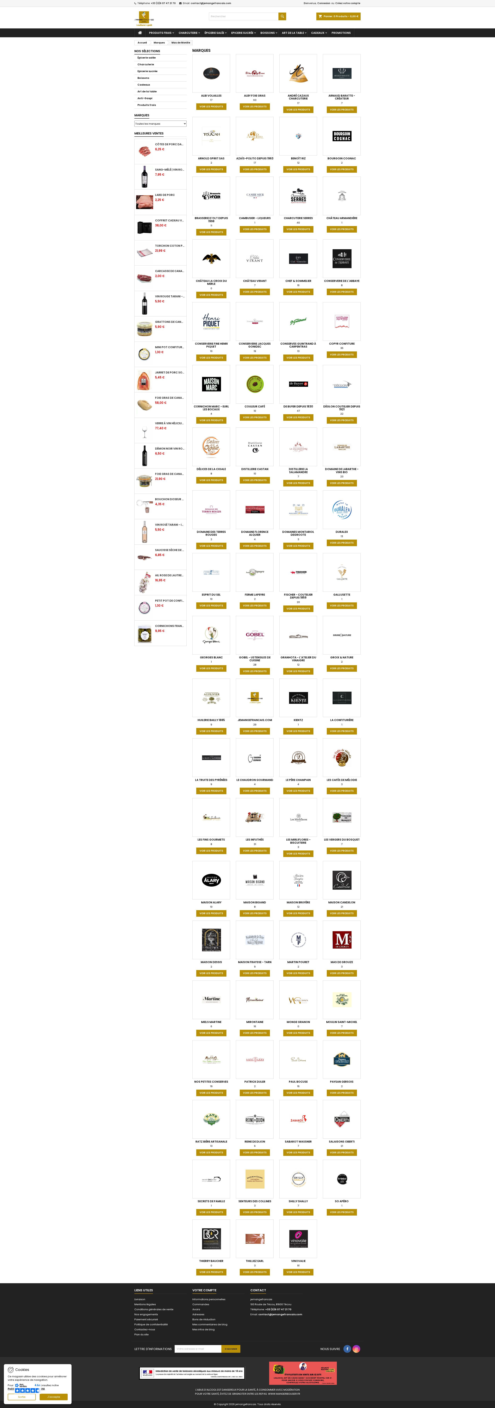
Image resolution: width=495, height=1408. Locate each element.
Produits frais (160, 33)
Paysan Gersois (341, 1082)
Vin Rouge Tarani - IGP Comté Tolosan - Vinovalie (170, 296)
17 (211, 100)
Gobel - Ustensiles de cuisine (255, 659)
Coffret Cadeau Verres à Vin (170, 220)
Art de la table (293, 33)
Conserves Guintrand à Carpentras (298, 345)
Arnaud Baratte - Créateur (342, 97)
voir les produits (211, 106)
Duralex (342, 532)
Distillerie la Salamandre (298, 470)
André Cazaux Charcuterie (298, 97)
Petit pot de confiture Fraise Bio (170, 600)
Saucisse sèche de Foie (170, 550)
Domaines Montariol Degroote (298, 533)
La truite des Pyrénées (211, 780)
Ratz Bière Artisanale (211, 1142)
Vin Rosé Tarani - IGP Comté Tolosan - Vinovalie (170, 524)
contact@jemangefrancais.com (211, 3)
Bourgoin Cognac (342, 158)
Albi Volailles (211, 96)
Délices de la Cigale (211, 469)
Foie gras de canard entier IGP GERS (170, 473)
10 (211, 351)
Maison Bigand (254, 902)
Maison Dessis (211, 962)
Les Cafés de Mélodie (342, 780)
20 (298, 602)
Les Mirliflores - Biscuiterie (298, 841)
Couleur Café (255, 406)
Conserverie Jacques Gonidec (255, 345)
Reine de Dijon (255, 1142)
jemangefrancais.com (255, 720)
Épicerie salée (214, 33)
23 (341, 476)
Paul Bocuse (298, 1082)
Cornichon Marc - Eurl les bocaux (211, 408)
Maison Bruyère (298, 902)
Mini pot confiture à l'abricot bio (170, 347)
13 (298, 351)
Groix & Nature (341, 657)
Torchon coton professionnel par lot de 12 (170, 245)
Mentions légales (145, 1304)
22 (341, 414)
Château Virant (255, 281)
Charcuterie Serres (298, 218)
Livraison (139, 1299)
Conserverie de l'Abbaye (341, 281)
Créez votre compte (347, 3)
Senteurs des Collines (254, 1201)
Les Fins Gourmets (211, 840)
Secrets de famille (211, 1201)
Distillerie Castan (254, 469)
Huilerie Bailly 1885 (211, 720)
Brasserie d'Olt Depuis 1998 (211, 219)
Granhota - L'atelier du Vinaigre (298, 659)
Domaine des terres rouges (211, 533)
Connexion (323, 3)
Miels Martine (211, 1022)
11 (211, 225)
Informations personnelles (208, 1299)
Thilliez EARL (255, 1261)
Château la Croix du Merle (211, 282)
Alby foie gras (254, 96)
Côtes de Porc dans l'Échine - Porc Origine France (170, 144)
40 (298, 222)
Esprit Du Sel (211, 595)
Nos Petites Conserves (211, 1082)
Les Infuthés (255, 840)
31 (255, 844)
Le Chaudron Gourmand (254, 780)
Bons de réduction (203, 1319)
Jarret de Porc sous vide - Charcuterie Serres (170, 372)
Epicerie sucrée (242, 33)
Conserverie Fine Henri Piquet (211, 345)
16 (298, 285)
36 (341, 348)
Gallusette (341, 595)
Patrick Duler (254, 1082)
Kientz (298, 720)
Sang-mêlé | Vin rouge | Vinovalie (170, 169)
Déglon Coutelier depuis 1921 (341, 408)
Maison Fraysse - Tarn (254, 962)
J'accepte (53, 1397)
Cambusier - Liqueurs (255, 218)
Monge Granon (298, 1022)
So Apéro (342, 1201)
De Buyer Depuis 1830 (298, 406)
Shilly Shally (298, 1201)
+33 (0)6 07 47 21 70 (163, 3)
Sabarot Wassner (298, 1142)
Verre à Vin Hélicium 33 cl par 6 (170, 423)
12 (298, 163)
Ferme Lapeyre (255, 595)
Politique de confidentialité (151, 1324)
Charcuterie (188, 33)
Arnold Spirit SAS (211, 158)
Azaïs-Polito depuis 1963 (254, 158)
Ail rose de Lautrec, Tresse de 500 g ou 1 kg (170, 575)
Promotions (341, 33)
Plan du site (141, 1334)
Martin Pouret (298, 962)
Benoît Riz (298, 158)
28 (254, 665)
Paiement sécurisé (146, 1319)
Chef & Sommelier (298, 281)
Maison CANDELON (341, 902)
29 (254, 724)
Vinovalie (298, 1261)
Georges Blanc (211, 657)
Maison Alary (211, 902)
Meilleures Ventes (149, 133)
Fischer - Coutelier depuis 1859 (298, 596)
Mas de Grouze (342, 962)
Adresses (198, 1314)
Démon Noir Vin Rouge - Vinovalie (170, 448)
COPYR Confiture (342, 344)
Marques (141, 115)
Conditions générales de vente (153, 1309)
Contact (258, 1290)
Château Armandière (341, 218)
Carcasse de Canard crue (170, 271)
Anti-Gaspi (144, 98)
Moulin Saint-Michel (341, 1022)
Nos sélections (147, 51)
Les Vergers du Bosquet (342, 840)
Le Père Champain (298, 780)
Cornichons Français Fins (170, 625)
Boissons (267, 33)
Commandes (200, 1304)
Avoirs (196, 1309)
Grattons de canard (170, 321)
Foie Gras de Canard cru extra (170, 397)
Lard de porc (165, 194)
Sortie (22, 1397)
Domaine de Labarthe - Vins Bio (341, 470)
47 (298, 411)
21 (342, 907)
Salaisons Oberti (342, 1142)
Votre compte (204, 1290)
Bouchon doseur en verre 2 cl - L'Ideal (170, 499)
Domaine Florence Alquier (254, 533)
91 (298, 1265)
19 (255, 351)
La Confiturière (341, 720)
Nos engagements (146, 1314)
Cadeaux (317, 33)
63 (254, 100)
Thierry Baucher (211, 1261)
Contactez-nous (144, 1329)
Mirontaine (254, 1022)
